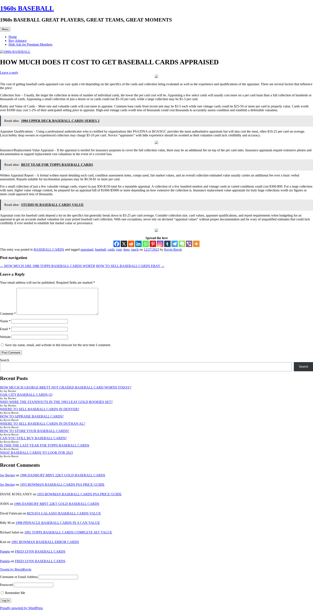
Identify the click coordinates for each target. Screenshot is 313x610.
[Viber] (189, 244)
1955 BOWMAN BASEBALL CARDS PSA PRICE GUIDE (62, 484)
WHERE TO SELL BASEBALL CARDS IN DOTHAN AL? (42, 423)
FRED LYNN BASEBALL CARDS (40, 551)
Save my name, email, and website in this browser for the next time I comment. (58, 345)
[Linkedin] (138, 244)
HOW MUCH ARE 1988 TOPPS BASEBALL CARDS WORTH (47, 266)
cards (111, 249)
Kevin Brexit (173, 249)
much (135, 249)
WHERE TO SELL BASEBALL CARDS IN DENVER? (39, 409)
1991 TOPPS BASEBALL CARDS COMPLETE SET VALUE (68, 532)
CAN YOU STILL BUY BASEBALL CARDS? (33, 438)
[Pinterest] (153, 244)
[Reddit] (131, 244)
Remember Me (14, 593)
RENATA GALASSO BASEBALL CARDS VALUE (64, 513)
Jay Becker (7, 475)
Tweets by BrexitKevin (15, 569)
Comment (8, 313)
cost (119, 249)
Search (4, 360)
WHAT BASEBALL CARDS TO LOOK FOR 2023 (36, 452)
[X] (124, 244)
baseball (100, 249)
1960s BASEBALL (27, 8)
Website (5, 337)
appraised (86, 249)
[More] (196, 244)
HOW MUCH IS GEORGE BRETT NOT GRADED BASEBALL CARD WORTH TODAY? (65, 387)
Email (5, 329)
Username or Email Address (19, 577)
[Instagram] (160, 244)
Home (13, 37)
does (126, 249)
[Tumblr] (167, 244)
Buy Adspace (18, 40)
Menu (5, 29)
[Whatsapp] (145, 244)
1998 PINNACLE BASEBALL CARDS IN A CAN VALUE (58, 523)
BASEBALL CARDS (49, 249)
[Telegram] (174, 244)
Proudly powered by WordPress (21, 608)
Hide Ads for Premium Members (30, 44)
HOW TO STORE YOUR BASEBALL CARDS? (34, 431)
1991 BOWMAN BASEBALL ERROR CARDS (45, 542)
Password (6, 585)
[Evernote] (182, 244)
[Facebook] (116, 244)
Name (5, 321)
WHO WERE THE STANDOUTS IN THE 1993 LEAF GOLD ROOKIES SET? (56, 402)
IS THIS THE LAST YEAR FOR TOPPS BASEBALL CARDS (44, 445)
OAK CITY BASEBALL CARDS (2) (26, 394)
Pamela (5, 551)
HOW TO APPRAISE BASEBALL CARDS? (32, 416)
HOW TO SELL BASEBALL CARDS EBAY (130, 266)
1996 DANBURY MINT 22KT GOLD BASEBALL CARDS (62, 475)
